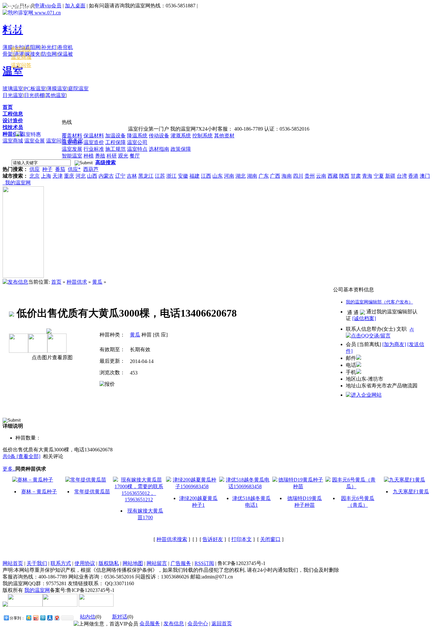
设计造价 (13, 120)
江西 (206, 176)
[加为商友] (394, 344)
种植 (88, 155)
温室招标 (72, 142)
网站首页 (13, 563)
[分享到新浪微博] (35, 618)
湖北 (240, 176)
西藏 (333, 176)
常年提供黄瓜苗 (92, 491)
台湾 (402, 176)
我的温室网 (17, 182)
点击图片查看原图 (51, 357)
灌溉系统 (181, 135)
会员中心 (21, 72)
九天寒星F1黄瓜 (411, 491)
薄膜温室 (57, 88)
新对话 (119, 616)
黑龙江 (146, 176)
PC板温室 (35, 88)
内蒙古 (106, 176)
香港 (413, 176)
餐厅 (135, 155)
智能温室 (72, 155)
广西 (275, 176)
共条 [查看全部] (21, 456)
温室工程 (19, 5)
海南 (287, 176)
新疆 (390, 176)
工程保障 (115, 142)
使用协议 (85, 563)
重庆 (69, 176)
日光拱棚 (34, 95)
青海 (367, 176)
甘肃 (356, 176)
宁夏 (379, 176)
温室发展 (72, 149)
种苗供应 (13, 134)
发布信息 (173, 623)
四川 (298, 176)
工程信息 (13, 114)
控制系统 (202, 135)
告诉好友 (213, 539)
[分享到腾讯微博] (42, 618)
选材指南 (159, 149)
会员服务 (149, 623)
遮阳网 (32, 47)
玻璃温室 (13, 88)
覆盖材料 (72, 135)
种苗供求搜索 (171, 539)
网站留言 (157, 563)
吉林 (132, 176)
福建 (194, 176)
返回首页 (221, 623)
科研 (112, 155)
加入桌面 (75, 5)
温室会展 (34, 140)
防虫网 (49, 54)
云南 (321, 176)
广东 (263, 176)
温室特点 (137, 149)
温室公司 (137, 142)
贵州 (310, 176)
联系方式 (61, 563)
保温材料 (93, 135)
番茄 (60, 169)
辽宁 (120, 176)
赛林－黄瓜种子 (39, 491)
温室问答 (56, 140)
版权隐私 (109, 563)
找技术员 (13, 127)
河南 (229, 176)
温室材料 (19, 40)
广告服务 (181, 563)
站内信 (87, 616)
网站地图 (133, 563)
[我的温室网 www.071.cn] (32, 12)
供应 (34, 169)
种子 (47, 169)
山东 (217, 176)
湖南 (252, 176)
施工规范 (115, 149)
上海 (46, 176)
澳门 (425, 176)
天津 (57, 176)
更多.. (9, 469)
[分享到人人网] (49, 618)
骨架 (8, 54)
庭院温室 (78, 88)
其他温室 (55, 95)
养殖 (100, 155)
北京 (34, 176)
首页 (8, 107)
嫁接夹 (32, 54)
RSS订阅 (204, 563)
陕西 (344, 176)
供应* (74, 169)
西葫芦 (91, 169)
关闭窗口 (270, 539)
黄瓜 (97, 282)
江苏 (160, 176)
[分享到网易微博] (56, 618)
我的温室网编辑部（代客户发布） (379, 302)
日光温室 (13, 95)
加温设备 (115, 135)
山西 (92, 176)
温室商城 (13, 140)
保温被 (65, 54)
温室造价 (93, 142)
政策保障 (181, 149)
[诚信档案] (364, 318)
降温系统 (137, 135)
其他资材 (224, 135)
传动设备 (159, 135)
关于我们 (37, 563)
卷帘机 (65, 47)
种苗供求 (77, 282)
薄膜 (8, 47)
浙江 (171, 176)
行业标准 (93, 149)
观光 (123, 155)
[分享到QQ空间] (28, 618)
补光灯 (49, 47)
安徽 (183, 176)
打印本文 (241, 539)
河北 (80, 176)
